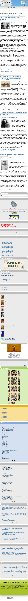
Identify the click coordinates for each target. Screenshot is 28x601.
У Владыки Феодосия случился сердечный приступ (12, 528)
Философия (24, 116)
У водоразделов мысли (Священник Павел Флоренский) (13, 113)
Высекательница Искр (12, 117)
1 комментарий (12, 69)
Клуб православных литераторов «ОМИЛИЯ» (15, 585)
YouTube (5, 289)
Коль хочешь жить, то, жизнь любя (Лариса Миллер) (12, 547)
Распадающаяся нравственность (8, 520)
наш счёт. (14, 210)
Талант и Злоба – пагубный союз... (8, 552)
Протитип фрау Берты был (7, 482)
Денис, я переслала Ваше (7, 468)
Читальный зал (8, 10)
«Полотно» (7, 296)
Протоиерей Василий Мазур (7, 252)
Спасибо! (4, 466)
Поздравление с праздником (7, 498)
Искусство (3, 117)
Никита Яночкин (5, 276)
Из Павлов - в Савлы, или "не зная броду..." (10, 431)
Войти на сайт (14, 232)
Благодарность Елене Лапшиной (8, 470)
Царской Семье (5, 438)
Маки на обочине (5, 529)
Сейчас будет (4, 484)
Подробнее (4, 69)
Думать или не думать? (6, 519)
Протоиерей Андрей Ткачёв (7, 251)
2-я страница (4, 409)
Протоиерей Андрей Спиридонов (8, 250)
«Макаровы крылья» (9, 313)
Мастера (3, 434)
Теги (13, 10)
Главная (2, 10)
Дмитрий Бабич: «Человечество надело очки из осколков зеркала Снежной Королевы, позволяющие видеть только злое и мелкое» (14, 508)
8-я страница (4, 417)
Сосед (3, 445)
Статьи (2, 116)
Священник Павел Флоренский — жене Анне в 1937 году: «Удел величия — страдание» (12, 17)
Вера (2, 79)
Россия (7, 79)
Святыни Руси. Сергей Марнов (8, 564)
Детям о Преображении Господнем (8, 427)
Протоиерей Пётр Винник (7, 242)
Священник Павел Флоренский (16, 20)
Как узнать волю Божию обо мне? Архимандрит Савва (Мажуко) (14, 567)
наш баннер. (23, 211)
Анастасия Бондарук (6, 280)
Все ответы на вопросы (6, 239)
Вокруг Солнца (5, 436)
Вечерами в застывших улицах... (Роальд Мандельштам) (13, 549)
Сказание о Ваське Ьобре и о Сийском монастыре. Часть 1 (13, 424)
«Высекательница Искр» (9, 332)
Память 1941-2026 (5, 452)
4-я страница (4, 412)
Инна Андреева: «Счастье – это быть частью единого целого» (14, 513)
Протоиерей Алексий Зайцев (7, 248)
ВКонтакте (6, 287)
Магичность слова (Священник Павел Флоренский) (12, 155)
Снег (3, 457)
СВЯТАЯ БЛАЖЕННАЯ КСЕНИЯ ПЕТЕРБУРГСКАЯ (11, 496)
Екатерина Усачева (5, 278)
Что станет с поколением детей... (8, 429)
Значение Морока (5, 477)
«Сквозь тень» (7, 326)
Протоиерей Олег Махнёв (7, 243)
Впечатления (4, 489)
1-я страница (4, 408)
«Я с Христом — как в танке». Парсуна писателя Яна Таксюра (14, 571)
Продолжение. (5, 487)
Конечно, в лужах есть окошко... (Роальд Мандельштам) (13, 548)
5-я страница (4, 413)
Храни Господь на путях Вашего (8, 480)
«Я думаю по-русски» (9, 301)
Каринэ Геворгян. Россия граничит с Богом (10, 568)
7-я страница (4, 416)
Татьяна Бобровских (6, 279)
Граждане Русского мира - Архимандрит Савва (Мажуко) (13, 566)
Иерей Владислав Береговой (7, 255)
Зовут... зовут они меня (6, 441)
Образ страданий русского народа (8, 534)
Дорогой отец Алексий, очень (7, 475)
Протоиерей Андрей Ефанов (7, 247)
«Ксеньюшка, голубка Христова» (11, 307)
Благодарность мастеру (6, 473)
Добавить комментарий (7, 71)
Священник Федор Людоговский (8, 244)
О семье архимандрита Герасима (8, 491)
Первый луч (4, 443)
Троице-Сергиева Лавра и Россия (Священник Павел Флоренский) (10, 76)
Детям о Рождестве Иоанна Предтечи (9, 450)
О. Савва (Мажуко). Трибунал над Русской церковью (12, 570)
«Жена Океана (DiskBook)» (10, 339)
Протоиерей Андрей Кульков (7, 246)
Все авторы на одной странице (8, 418)
